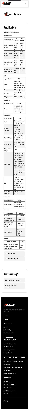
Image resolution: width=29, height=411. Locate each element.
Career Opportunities (9, 350)
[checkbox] (14, 253)
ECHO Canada (7, 381)
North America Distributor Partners (13, 361)
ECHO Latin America (9, 391)
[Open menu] (26, 4)
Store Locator (7, 324)
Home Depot (7, 370)
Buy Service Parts (8, 333)
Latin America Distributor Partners (13, 367)
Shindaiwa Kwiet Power (10, 384)
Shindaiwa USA (8, 388)
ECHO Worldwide (8, 346)
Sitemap (6, 401)
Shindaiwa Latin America (11, 394)
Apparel (6, 327)
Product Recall (8, 353)
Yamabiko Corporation (10, 343)
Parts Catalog (7, 330)
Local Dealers (7, 364)
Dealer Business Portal (10, 373)
